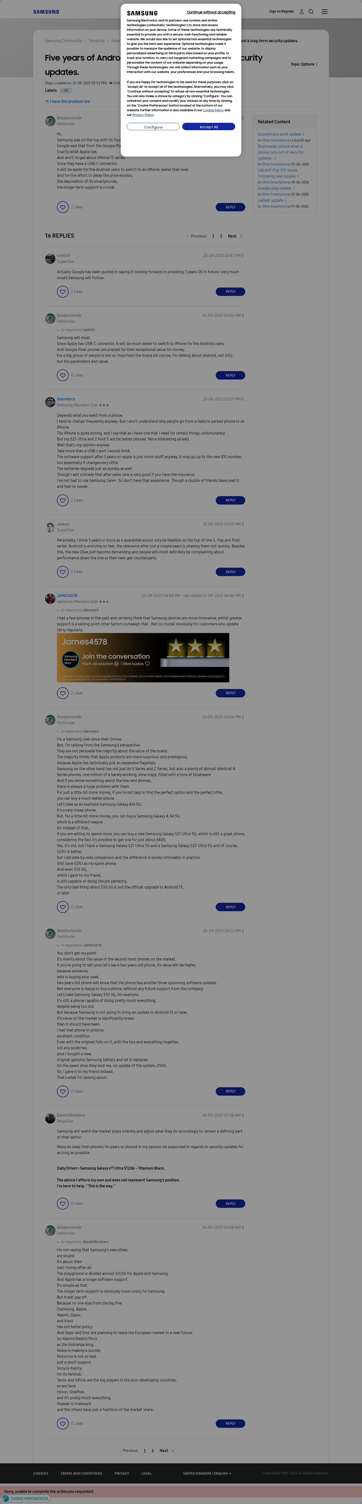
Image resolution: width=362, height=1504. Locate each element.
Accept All (209, 127)
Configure (153, 127)
